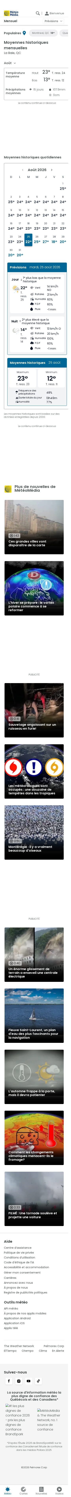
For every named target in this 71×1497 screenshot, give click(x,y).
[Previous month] (22, 169)
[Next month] (51, 169)
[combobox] (10, 63)
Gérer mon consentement (22, 1272)
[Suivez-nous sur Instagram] (19, 1381)
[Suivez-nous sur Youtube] (29, 1381)
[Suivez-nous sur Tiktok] (38, 1381)
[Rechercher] (38, 13)
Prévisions (51, 21)
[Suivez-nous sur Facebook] (9, 1381)
